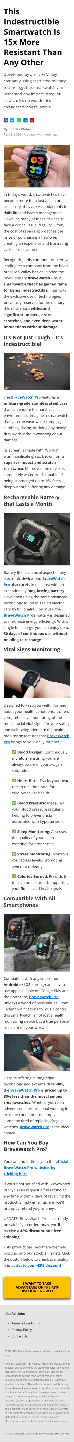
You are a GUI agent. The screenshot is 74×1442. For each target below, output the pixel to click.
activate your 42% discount (36, 1265)
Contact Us (19, 1336)
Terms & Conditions (26, 1323)
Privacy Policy (22, 1330)
